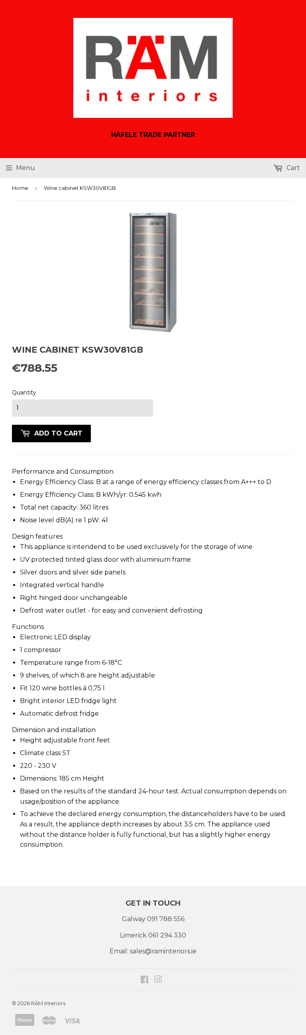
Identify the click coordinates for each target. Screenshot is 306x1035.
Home (20, 188)
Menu (25, 168)
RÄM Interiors (48, 1003)
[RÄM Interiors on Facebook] (144, 980)
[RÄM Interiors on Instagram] (158, 980)
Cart (292, 168)
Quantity (24, 392)
